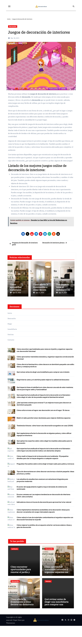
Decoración (12, 26)
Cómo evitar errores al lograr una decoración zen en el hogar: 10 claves (43, 410)
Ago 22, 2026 (16, 292)
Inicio (10, 313)
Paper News (17, 620)
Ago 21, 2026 (40, 292)
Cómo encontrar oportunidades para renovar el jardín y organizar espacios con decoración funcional (22, 572)
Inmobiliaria (12, 329)
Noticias (11, 334)
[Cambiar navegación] (9, 6)
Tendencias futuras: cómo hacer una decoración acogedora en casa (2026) (45, 426)
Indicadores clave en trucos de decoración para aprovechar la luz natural (44, 502)
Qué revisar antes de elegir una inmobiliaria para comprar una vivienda (43, 372)
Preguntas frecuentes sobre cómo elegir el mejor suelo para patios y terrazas (45, 464)
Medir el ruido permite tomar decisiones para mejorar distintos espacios (43, 418)
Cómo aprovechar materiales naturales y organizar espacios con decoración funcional (56, 570)
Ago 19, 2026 (63, 292)
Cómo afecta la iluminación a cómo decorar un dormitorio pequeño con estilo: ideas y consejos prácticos (24, 604)
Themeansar (10, 623)
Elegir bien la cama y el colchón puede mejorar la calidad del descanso (43, 380)
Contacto (11, 340)
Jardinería (15, 549)
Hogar (10, 324)
